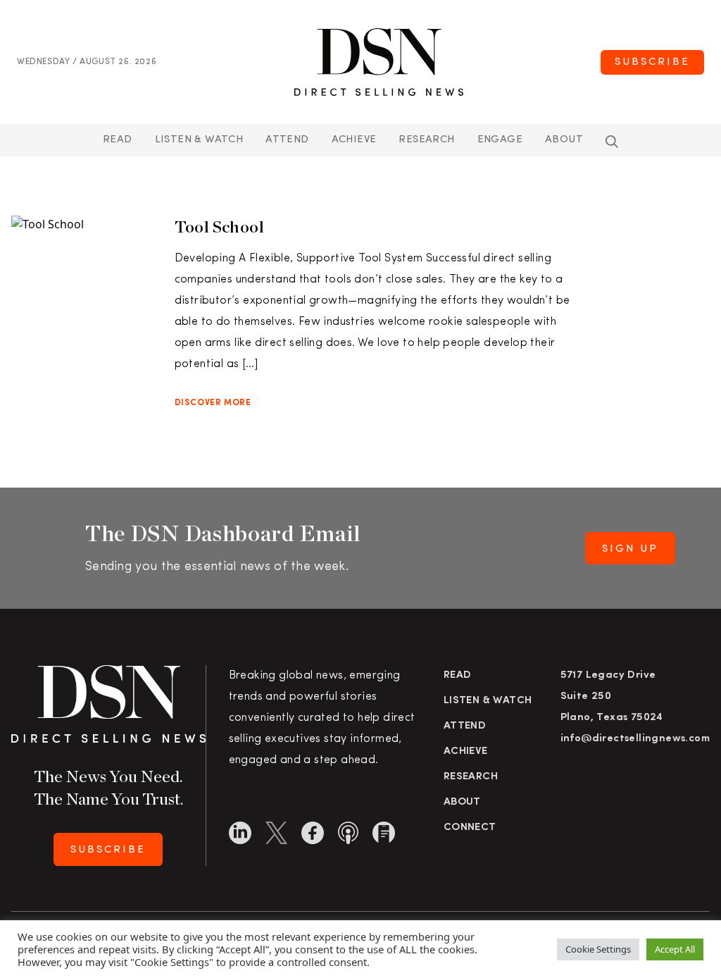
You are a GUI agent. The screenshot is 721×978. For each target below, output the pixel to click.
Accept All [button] (675, 949)
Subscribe (652, 62)
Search (612, 141)
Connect (470, 827)
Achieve (354, 140)
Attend (465, 726)
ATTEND (286, 140)
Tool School (219, 226)
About (564, 140)
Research (426, 140)
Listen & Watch (199, 140)
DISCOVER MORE (213, 403)
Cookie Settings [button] (598, 949)
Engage (499, 140)
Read (117, 140)
